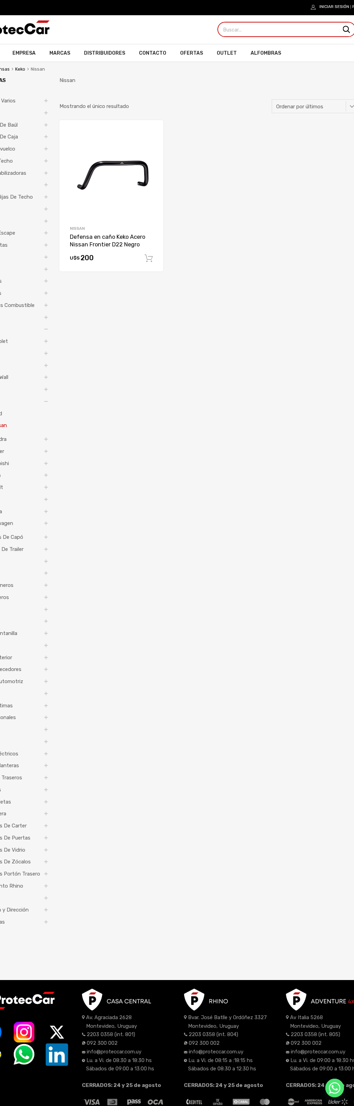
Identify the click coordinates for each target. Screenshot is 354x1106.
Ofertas (191, 53)
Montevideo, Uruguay (111, 1026)
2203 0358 (100, 1034)
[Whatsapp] (334, 1088)
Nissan (77, 228)
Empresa (24, 53)
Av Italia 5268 (306, 1017)
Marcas (59, 53)
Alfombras (266, 53)
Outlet (227, 53)
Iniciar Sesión (334, 6)
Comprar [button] (149, 258)
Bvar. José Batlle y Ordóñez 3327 (227, 1017)
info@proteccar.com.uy (114, 1052)
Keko (20, 69)
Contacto (152, 53)
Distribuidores (104, 53)
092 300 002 (102, 1043)
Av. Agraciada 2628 (109, 1017)
